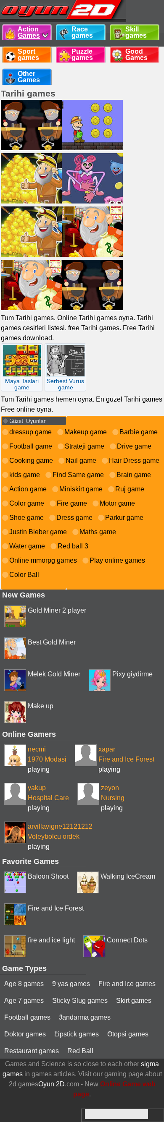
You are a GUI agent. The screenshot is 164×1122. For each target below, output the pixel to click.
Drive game (134, 446)
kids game (24, 474)
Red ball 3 (73, 546)
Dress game (74, 517)
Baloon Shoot (48, 876)
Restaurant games (31, 1050)
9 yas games (71, 983)
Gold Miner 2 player (57, 610)
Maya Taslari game (22, 384)
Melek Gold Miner (54, 674)
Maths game (97, 531)
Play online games (117, 560)
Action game (28, 489)
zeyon (110, 787)
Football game (30, 446)
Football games (27, 1017)
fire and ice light (51, 940)
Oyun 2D (51, 1084)
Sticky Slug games (80, 1000)
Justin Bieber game (38, 531)
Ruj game (129, 489)
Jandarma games (85, 1017)
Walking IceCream (128, 876)
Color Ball (24, 574)
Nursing (112, 797)
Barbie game (138, 432)
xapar (106, 749)
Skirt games (133, 1000)
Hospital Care (48, 797)
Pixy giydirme (132, 674)
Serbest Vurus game (65, 384)
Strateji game (84, 446)
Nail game (81, 460)
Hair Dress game (134, 460)
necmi (37, 749)
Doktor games (25, 1034)
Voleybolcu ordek (53, 836)
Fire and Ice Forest (126, 759)
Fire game (72, 503)
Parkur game (124, 517)
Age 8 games (24, 983)
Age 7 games (24, 1000)
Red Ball (80, 1050)
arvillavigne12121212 (60, 826)
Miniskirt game (81, 489)
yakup (37, 787)
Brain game (133, 474)
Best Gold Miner (52, 642)
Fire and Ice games (127, 983)
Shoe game (26, 517)
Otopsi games (127, 1034)
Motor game (117, 503)
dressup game (30, 432)
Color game (26, 503)
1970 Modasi (47, 759)
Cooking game (31, 460)
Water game (27, 546)
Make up (40, 706)
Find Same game (78, 474)
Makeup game (85, 432)
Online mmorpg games (43, 560)
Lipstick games (76, 1034)
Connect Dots (127, 940)
